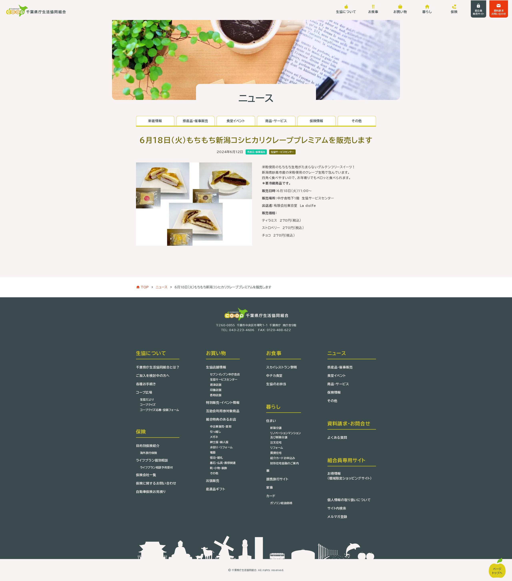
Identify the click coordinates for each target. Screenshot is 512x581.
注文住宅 (276, 442)
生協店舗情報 (216, 367)
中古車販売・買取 (220, 426)
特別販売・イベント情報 (223, 402)
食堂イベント (336, 375)
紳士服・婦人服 (219, 442)
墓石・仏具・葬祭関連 (223, 463)
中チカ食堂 (274, 375)
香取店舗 (215, 395)
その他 (214, 473)
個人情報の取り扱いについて (349, 499)
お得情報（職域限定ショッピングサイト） (349, 476)
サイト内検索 (336, 508)
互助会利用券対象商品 (223, 411)
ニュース (161, 287)
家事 (269, 487)
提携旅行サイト (277, 479)
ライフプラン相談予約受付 (156, 467)
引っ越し (215, 431)
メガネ (214, 437)
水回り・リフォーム (221, 447)
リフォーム (276, 447)
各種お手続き (146, 384)
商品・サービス (338, 384)
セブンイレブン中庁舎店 (225, 374)
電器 (213, 452)
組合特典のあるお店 (221, 419)
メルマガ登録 (337, 516)
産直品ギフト (215, 489)
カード (270, 495)
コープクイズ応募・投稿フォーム (159, 410)
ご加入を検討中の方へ (153, 375)
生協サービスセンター (223, 379)
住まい (271, 420)
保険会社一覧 (146, 475)
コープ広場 (144, 392)
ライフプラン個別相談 (152, 460)
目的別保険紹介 (148, 445)
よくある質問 (337, 437)
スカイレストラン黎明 (281, 367)
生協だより (147, 399)
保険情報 (334, 392)
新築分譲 (276, 428)
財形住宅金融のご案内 (284, 463)
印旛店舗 (215, 390)
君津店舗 (215, 384)
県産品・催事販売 (340, 367)
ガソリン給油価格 (281, 503)
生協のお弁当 (276, 384)
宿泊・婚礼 (216, 457)
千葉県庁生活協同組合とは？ (157, 367)
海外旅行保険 (148, 453)
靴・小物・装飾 (218, 468)
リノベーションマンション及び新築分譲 (285, 435)
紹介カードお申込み (282, 458)
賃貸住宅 (276, 453)
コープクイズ (148, 404)
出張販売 (212, 480)
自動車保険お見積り (151, 491)
